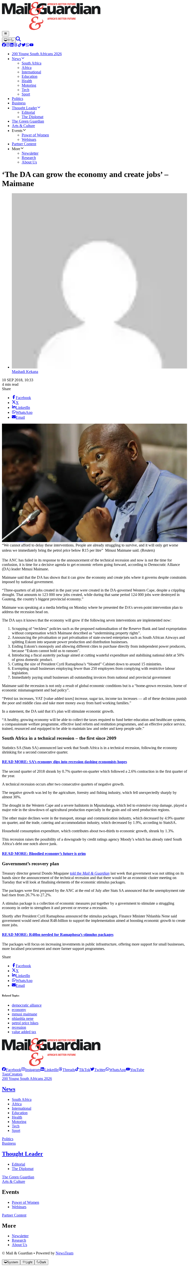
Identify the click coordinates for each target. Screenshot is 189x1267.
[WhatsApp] (28, 45)
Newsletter (20, 1236)
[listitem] (11, 1070)
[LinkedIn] (12, 45)
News (8, 1089)
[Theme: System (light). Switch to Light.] (9, 40)
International (21, 1108)
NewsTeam (64, 1253)
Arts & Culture (13, 1181)
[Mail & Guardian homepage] (94, 16)
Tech (15, 1126)
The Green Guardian (18, 1177)
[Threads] (16, 45)
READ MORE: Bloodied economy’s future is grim (44, 853)
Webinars (19, 1207)
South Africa (22, 1099)
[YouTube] (31, 45)
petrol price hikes (25, 1023)
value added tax (24, 1032)
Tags (5, 1074)
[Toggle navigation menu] (5, 33)
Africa (17, 1104)
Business (9, 1143)
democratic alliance (27, 1005)
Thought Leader (22, 1154)
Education (20, 1113)
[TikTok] (20, 45)
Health (17, 1117)
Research (19, 1240)
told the (90, 873)
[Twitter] (24, 45)
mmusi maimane (24, 1014)
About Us (19, 1245)
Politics (7, 1139)
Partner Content (14, 1215)
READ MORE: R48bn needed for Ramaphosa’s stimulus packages (57, 934)
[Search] (18, 40)
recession (19, 1027)
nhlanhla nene (22, 1018)
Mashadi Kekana (25, 371)
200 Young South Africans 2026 (27, 1078)
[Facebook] (4, 45)
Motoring (19, 1122)
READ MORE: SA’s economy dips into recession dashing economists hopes (64, 762)
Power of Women (25, 1202)
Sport (16, 1130)
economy (19, 1010)
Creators (15, 1074)
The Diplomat (22, 1169)
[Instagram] (8, 45)
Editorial (18, 1164)
